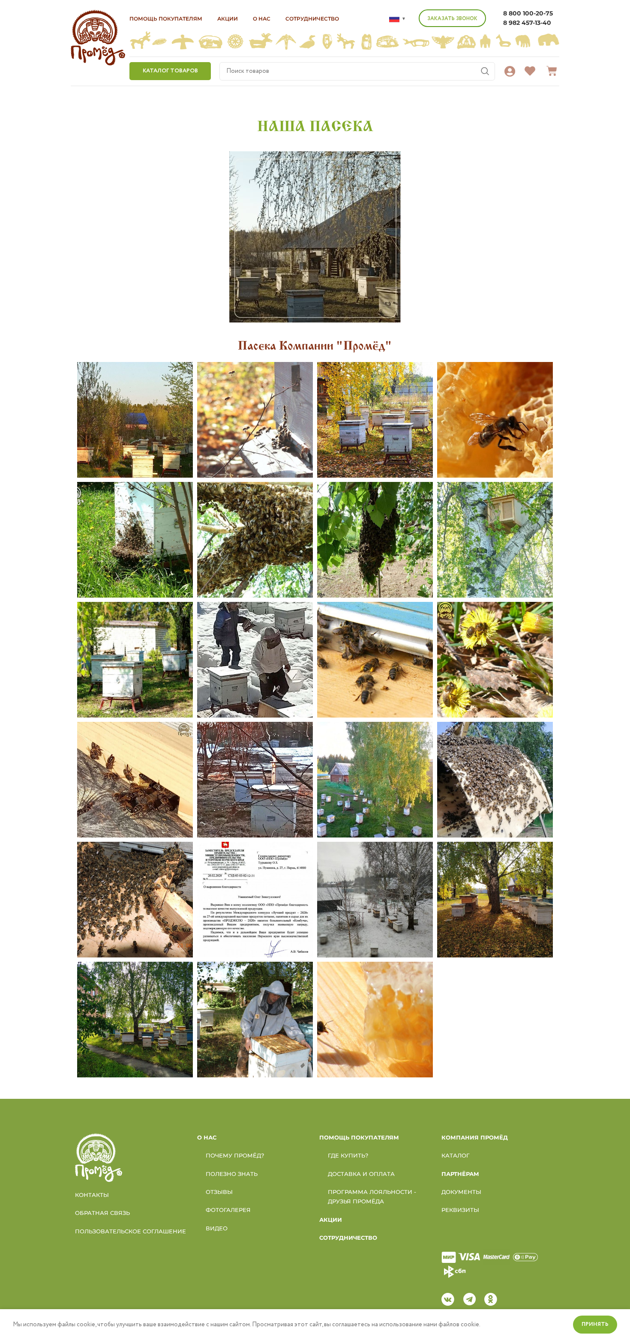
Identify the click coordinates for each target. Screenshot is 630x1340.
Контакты (92, 1194)
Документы (461, 1191)
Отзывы (219, 1191)
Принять (595, 1324)
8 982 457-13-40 (527, 23)
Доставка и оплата (361, 1173)
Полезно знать (232, 1173)
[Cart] (551, 71)
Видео (217, 1228)
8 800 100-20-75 (528, 13)
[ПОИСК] (485, 71)
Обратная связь (102, 1212)
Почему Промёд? (235, 1155)
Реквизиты (460, 1209)
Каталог (455, 1155)
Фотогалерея (228, 1209)
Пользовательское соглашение (130, 1231)
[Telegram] (469, 1299)
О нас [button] (261, 18)
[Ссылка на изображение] (98, 1157)
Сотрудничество (312, 18)
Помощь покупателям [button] (165, 18)
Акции (227, 18)
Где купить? (348, 1155)
